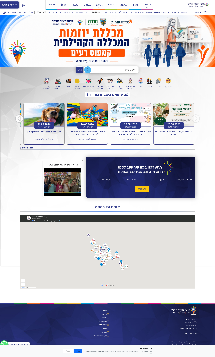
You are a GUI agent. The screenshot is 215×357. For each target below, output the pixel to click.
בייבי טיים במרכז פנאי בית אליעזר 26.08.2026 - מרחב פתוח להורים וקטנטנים (130, 133)
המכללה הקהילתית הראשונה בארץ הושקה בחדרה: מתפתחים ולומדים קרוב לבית (38, 12)
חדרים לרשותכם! (46, 87)
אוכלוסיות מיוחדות (110, 87)
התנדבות (104, 332)
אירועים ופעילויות (100, 87)
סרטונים (111, 4)
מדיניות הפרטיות (190, 333)
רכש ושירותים (87, 5)
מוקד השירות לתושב (100, 335)
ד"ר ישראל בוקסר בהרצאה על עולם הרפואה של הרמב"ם (173, 133)
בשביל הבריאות (88, 86)
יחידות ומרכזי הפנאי (58, 87)
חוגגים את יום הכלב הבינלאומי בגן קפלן (44, 131)
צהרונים (149, 86)
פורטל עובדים (63, 5)
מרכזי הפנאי (103, 325)
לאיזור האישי (8, 4)
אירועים (104, 314)
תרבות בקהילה (77, 87)
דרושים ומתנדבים (99, 5)
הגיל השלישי (120, 87)
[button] (19, 118)
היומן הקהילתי (123, 5)
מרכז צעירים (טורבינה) (130, 87)
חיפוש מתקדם (79, 70)
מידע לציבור (75, 5)
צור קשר (51, 4)
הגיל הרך (158, 86)
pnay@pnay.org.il (186, 328)
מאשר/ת (67, 351)
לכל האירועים (27, 147)
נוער (140, 86)
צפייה (78, 351)
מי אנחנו (147, 4)
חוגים (68, 86)
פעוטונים (104, 310)
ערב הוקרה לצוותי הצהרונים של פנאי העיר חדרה (105, 12)
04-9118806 (190, 325)
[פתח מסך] (23, 4)
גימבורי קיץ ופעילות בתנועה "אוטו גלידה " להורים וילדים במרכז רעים (87, 133)
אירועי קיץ (168, 86)
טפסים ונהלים (135, 5)
